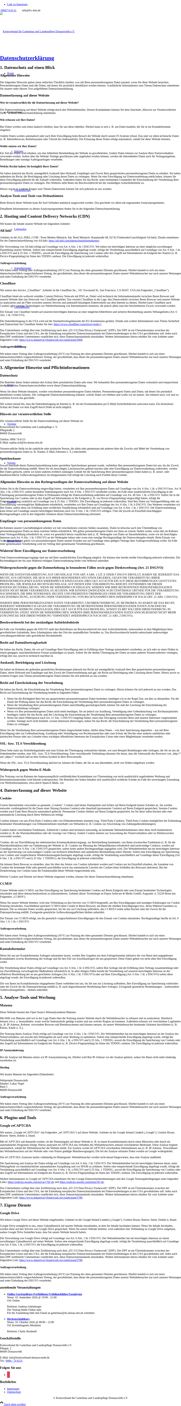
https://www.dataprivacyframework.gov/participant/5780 (50, 1197)
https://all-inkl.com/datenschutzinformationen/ (74, 240)
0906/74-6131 (8, 10)
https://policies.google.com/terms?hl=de (82, 1182)
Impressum (13, 1388)
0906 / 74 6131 (14, 1360)
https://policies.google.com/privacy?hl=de (31, 1182)
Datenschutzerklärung (27, 58)
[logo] (37, 31)
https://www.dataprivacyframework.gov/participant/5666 (50, 339)
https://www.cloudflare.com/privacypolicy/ (77, 324)
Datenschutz (14, 1391)
